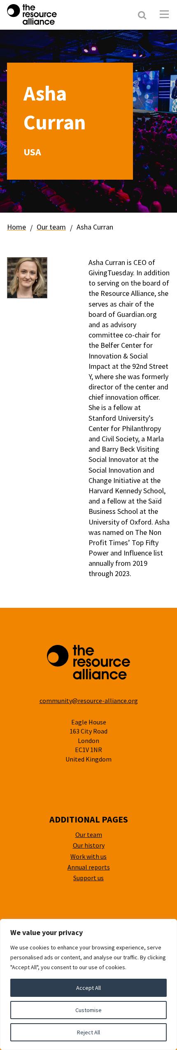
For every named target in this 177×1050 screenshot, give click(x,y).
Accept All (88, 987)
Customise (88, 1010)
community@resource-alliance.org (89, 700)
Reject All (88, 1032)
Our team (51, 227)
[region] (88, 984)
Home (16, 227)
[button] (164, 14)
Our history (89, 845)
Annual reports (89, 867)
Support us (88, 878)
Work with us (88, 856)
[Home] (53, 14)
